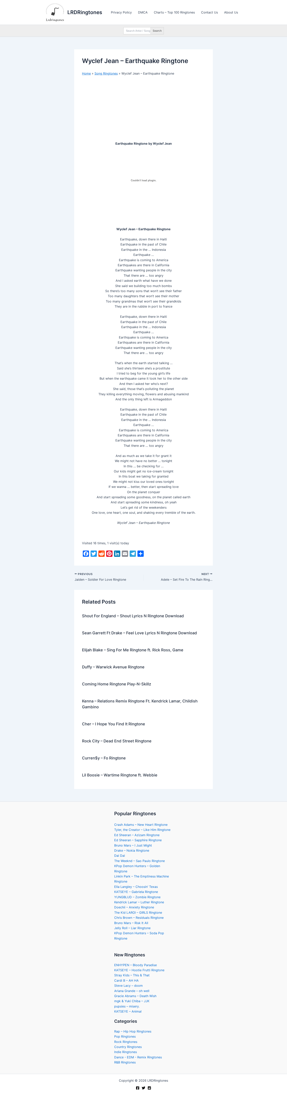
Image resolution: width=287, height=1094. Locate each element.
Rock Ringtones (125, 1042)
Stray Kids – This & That (132, 975)
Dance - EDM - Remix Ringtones (138, 1057)
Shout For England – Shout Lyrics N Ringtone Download (133, 616)
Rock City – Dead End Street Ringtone (117, 741)
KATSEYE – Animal (128, 1011)
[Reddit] (149, 1088)
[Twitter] (143, 1088)
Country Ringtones (128, 1047)
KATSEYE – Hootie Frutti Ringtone (139, 970)
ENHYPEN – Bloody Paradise (135, 965)
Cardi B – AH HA (126, 980)
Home (86, 73)
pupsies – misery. (126, 1006)
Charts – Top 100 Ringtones (174, 12)
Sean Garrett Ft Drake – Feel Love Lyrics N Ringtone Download (139, 633)
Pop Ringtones (125, 1036)
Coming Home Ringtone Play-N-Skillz (116, 684)
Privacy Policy (121, 12)
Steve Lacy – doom (128, 985)
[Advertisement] (143, 108)
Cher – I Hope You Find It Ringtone (113, 724)
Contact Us (209, 12)
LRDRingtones (84, 12)
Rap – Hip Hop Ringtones (132, 1031)
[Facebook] (137, 1088)
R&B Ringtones (125, 1062)
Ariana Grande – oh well (131, 991)
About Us (231, 12)
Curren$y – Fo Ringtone (104, 758)
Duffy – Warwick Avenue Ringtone (113, 667)
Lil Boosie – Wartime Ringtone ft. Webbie (119, 775)
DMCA (143, 12)
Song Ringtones (106, 73)
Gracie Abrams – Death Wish (135, 996)
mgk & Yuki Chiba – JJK (131, 1001)
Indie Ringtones (125, 1052)
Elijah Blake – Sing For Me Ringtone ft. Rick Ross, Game (132, 650)
